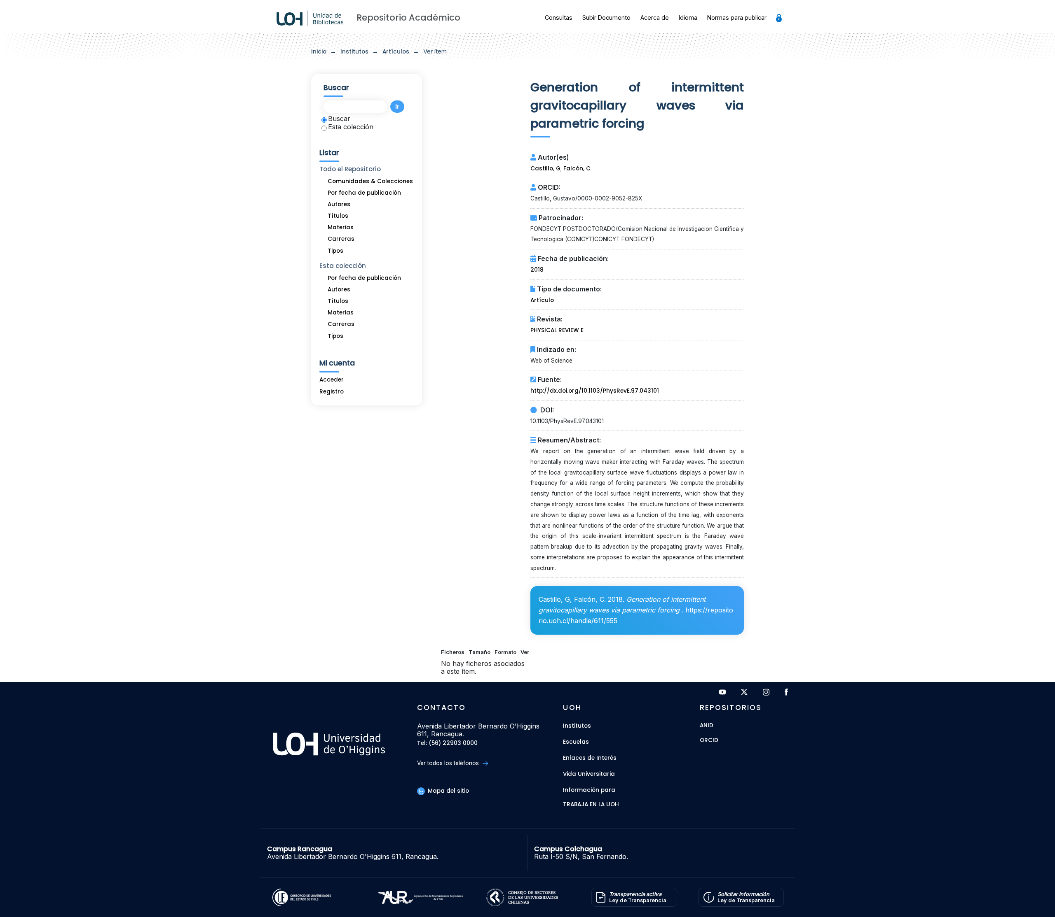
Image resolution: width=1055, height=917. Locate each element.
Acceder (331, 380)
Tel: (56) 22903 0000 (447, 743)
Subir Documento (606, 17)
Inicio (318, 52)
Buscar (339, 118)
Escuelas (576, 742)
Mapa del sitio (447, 791)
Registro (331, 392)
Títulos (338, 216)
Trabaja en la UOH (591, 804)
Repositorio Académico (408, 17)
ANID (706, 725)
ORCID (709, 740)
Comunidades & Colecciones (370, 181)
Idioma (688, 17)
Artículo (542, 300)
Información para (589, 790)
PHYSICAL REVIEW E (557, 330)
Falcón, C (577, 168)
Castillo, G (545, 168)
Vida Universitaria (589, 774)
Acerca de (654, 17)
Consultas (558, 17)
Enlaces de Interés (590, 758)
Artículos (395, 52)
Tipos (335, 251)
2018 (537, 270)
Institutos (354, 52)
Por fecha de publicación (364, 193)
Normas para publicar (737, 17)
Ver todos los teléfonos (449, 763)
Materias (341, 227)
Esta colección (350, 127)
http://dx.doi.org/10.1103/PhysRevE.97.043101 (594, 391)
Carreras (341, 239)
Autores (339, 204)
